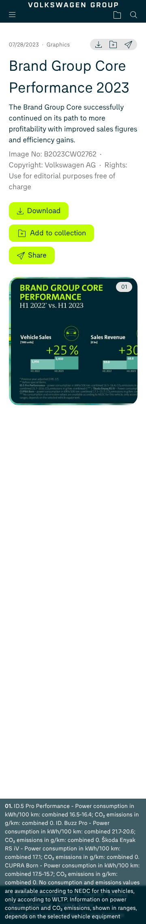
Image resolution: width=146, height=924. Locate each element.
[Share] (128, 44)
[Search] (133, 15)
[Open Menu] (15, 14)
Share (37, 255)
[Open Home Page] (73, 4)
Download (44, 210)
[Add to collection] (113, 44)
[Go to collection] (117, 14)
